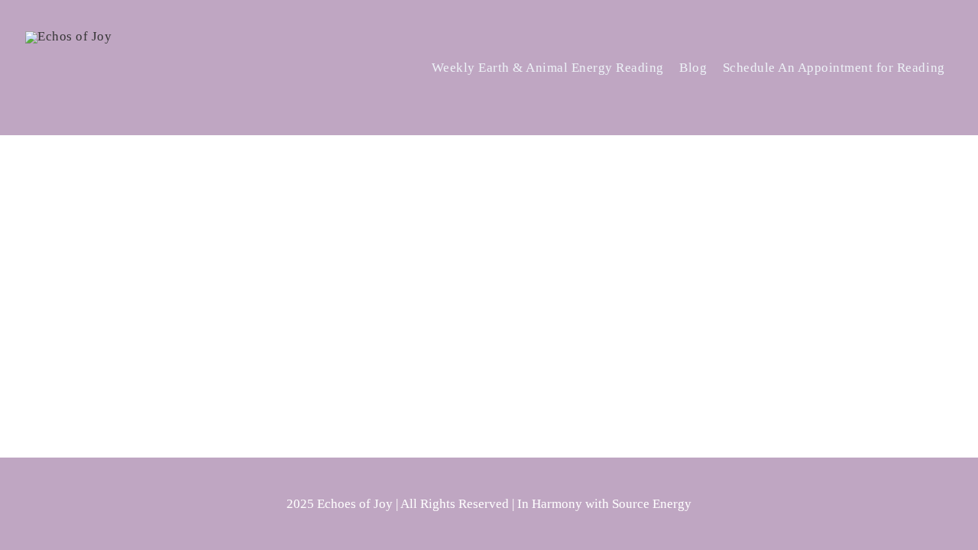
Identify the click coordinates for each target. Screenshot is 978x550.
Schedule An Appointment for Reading (834, 67)
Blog (693, 67)
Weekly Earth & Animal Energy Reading (548, 67)
